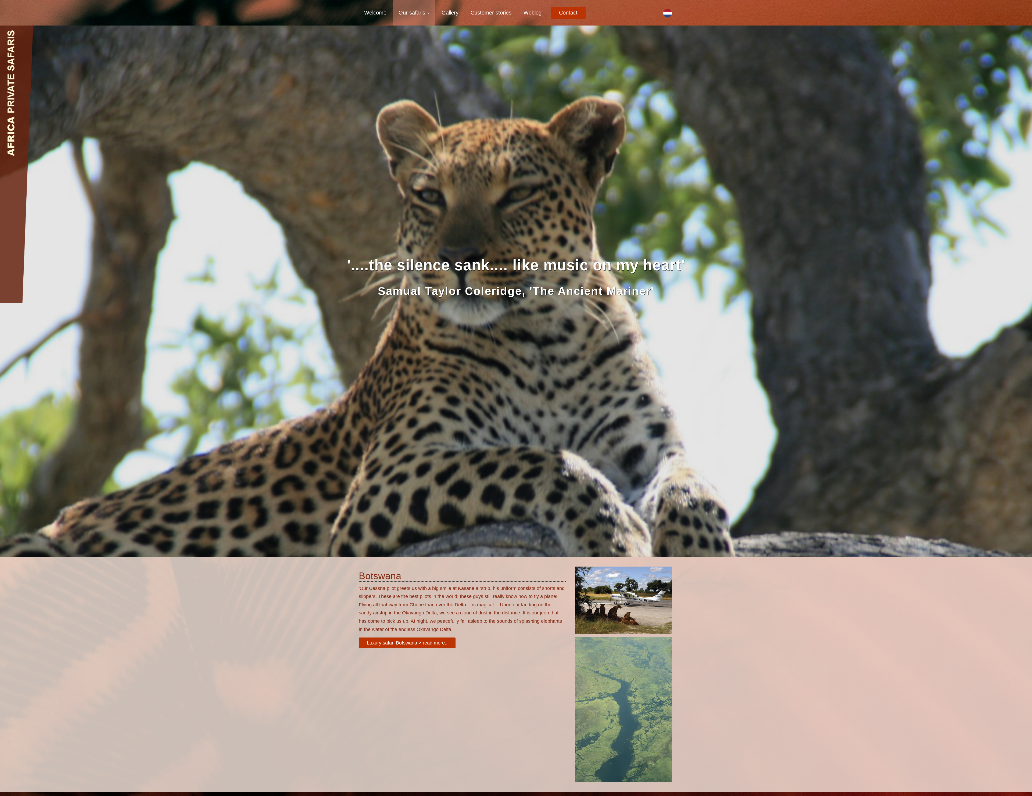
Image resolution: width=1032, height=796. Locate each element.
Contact (568, 13)
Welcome (375, 13)
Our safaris (413, 13)
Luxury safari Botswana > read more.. (407, 643)
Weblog (533, 13)
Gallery (450, 13)
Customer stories (491, 13)
